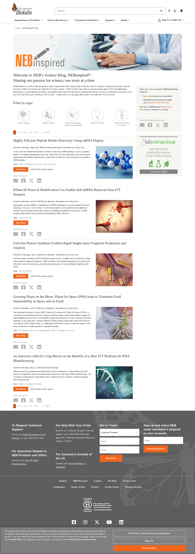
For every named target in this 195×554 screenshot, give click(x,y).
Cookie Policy (112, 487)
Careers (97, 481)
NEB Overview (80, 481)
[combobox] (107, 10)
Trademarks (59, 487)
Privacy (95, 487)
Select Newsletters (156, 449)
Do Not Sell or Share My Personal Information (149, 533)
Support (63, 481)
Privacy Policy (73, 539)
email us (16, 438)
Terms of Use (129, 481)
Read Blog (20, 169)
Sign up (146, 96)
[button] (161, 11)
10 (37, 132)
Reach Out (111, 458)
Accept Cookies (149, 548)
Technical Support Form (34, 434)
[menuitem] (28, 21)
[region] (97, 540)
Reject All (149, 541)
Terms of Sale (78, 487)
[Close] (190, 540)
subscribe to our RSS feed (158, 103)
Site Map (112, 481)
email (58, 434)
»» (43, 132)
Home (17, 28)
